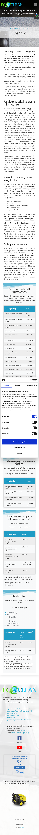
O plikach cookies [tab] (31, 385)
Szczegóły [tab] (18, 385)
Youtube (19, 752)
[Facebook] (19, 738)
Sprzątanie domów (13, 715)
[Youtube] (19, 747)
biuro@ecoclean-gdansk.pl (20, 733)
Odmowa (19, 453)
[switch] (34, 422)
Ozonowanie (11, 718)
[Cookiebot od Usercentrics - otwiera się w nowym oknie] (29, 380)
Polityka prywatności (19, 824)
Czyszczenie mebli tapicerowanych (18, 709)
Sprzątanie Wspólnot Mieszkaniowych (19, 711)
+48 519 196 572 (26, 730)
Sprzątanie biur (12, 713)
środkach (27, 527)
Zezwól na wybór (19, 447)
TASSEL (22, 827)
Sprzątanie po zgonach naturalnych (19, 720)
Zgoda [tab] (7, 385)
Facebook (19, 742)
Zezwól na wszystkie (19, 442)
